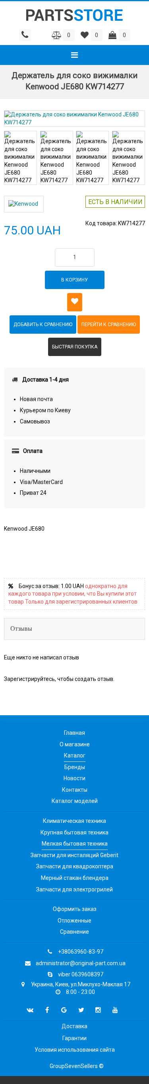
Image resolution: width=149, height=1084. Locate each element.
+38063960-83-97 (80, 951)
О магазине (75, 744)
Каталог (74, 755)
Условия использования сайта (75, 1050)
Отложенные (74, 920)
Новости (74, 778)
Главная (74, 733)
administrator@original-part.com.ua (81, 963)
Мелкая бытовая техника (75, 843)
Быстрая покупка (74, 347)
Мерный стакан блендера (74, 878)
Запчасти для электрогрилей (74, 889)
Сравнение (74, 932)
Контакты (74, 790)
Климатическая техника (74, 821)
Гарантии (74, 1038)
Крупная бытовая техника (74, 832)
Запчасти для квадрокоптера (74, 866)
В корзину (74, 280)
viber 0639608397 (80, 974)
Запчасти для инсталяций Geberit (74, 855)
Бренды (74, 767)
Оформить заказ (75, 909)
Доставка (74, 1026)
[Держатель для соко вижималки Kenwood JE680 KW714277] (74, 118)
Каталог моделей (75, 801)
